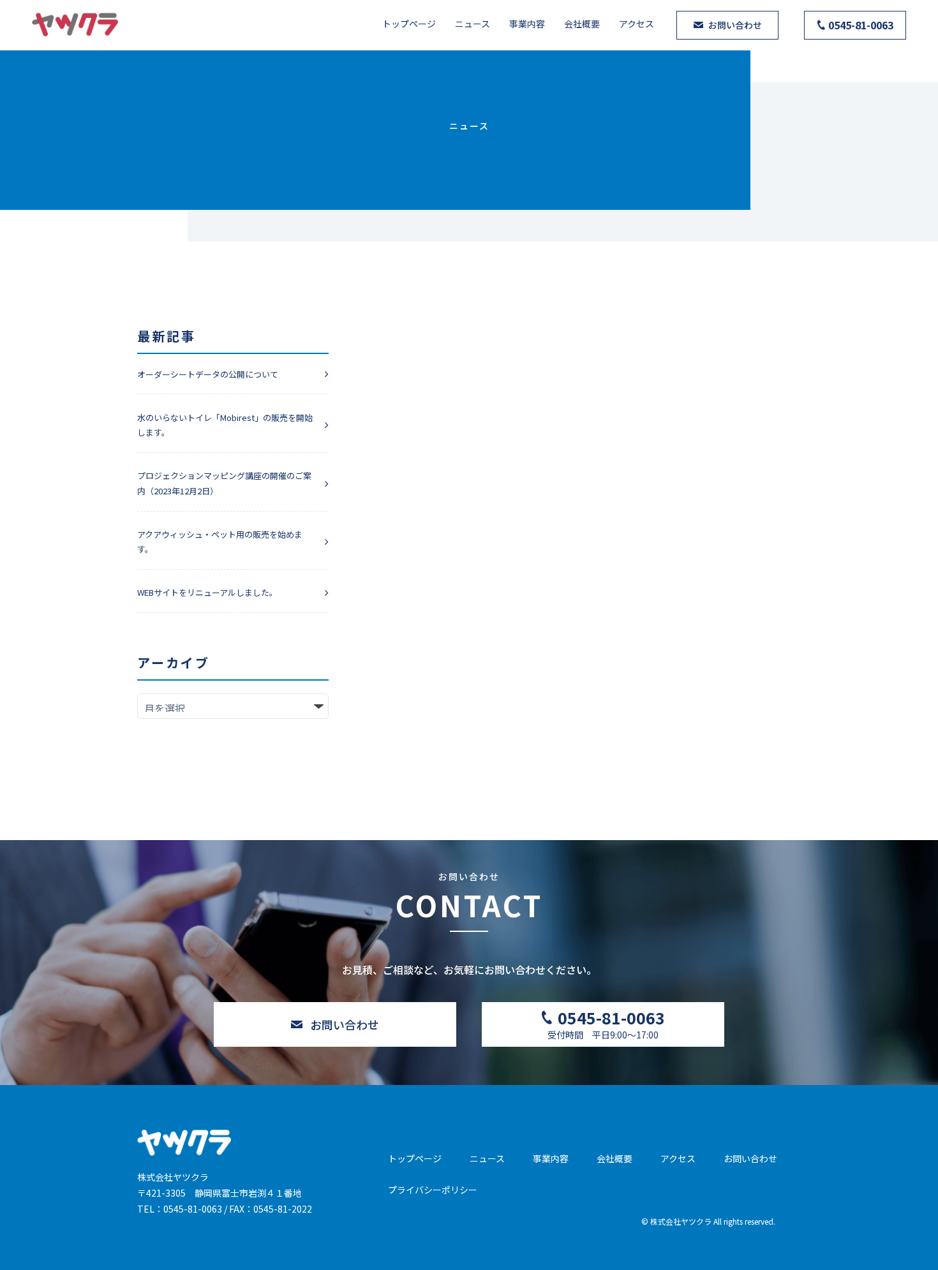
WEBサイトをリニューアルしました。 (207, 592)
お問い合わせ (750, 1158)
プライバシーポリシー (432, 1189)
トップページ (409, 23)
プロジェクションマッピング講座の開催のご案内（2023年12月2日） (224, 482)
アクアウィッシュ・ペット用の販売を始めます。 (219, 541)
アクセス (636, 23)
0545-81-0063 (192, 1208)
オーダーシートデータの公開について (207, 374)
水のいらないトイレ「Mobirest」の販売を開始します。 (225, 424)
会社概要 (582, 23)
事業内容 (527, 23)
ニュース (472, 23)
